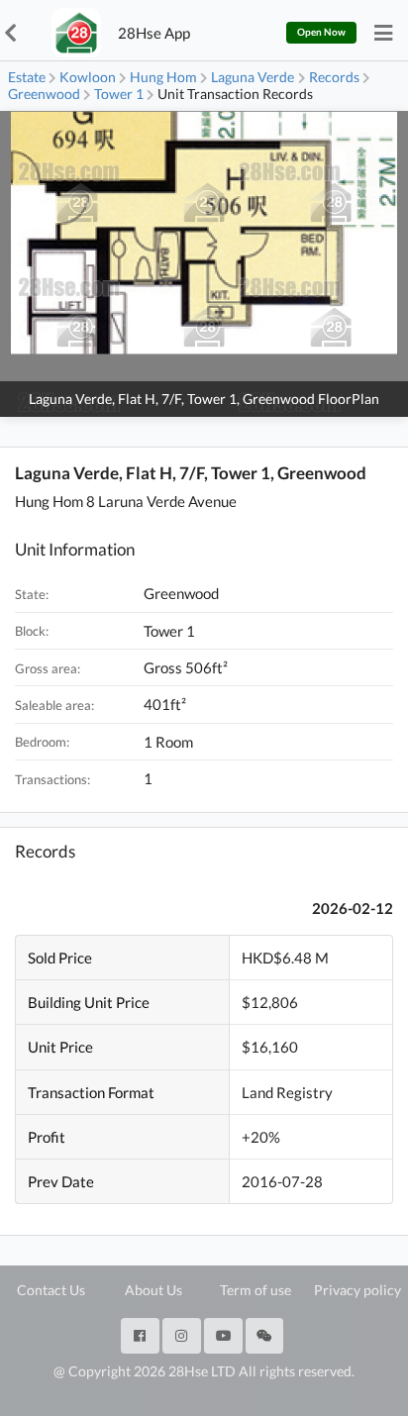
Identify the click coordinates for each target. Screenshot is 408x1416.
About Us (153, 1289)
